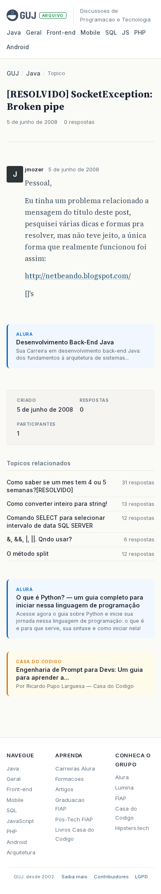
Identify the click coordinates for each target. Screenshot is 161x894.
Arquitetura (21, 852)
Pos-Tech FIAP (74, 819)
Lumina (124, 787)
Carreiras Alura (75, 768)
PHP (140, 32)
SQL (111, 32)
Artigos (64, 789)
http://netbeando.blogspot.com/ (78, 276)
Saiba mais (75, 877)
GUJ (13, 73)
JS (125, 32)
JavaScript (20, 821)
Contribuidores (111, 877)
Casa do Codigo (126, 812)
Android (18, 46)
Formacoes (69, 778)
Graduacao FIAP (70, 804)
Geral (34, 32)
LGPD (141, 877)
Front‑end (61, 32)
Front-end (19, 789)
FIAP (120, 798)
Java (14, 32)
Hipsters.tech (132, 828)
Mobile (90, 32)
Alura (122, 777)
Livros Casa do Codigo (74, 834)
